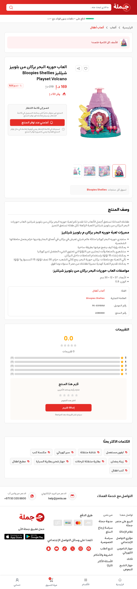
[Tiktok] (64, 548)
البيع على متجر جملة (124, 523)
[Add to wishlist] (86, 68)
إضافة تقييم (68, 408)
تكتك (130, 559)
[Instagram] (81, 548)
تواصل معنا (126, 515)
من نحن (108, 515)
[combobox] (62, 7)
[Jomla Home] (122, 7)
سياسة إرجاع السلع (105, 530)
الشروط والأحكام (103, 555)
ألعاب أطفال (98, 291)
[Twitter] (72, 548)
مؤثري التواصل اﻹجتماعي (124, 540)
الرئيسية (127, 27)
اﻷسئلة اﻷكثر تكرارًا (105, 563)
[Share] (78, 68)
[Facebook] (89, 548)
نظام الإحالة (126, 532)
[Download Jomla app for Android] (34, 536)
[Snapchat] (48, 548)
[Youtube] (56, 548)
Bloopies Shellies (95, 298)
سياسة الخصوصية (107, 540)
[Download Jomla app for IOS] (14, 536)
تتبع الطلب (106, 549)
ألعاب (113, 27)
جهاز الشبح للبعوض (126, 567)
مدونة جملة (106, 521)
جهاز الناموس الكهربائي (125, 551)
